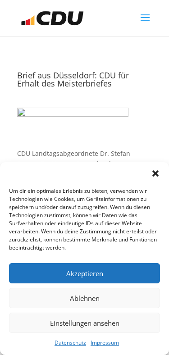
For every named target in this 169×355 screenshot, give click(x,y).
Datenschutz (70, 342)
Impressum (105, 342)
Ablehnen (85, 298)
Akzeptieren (84, 273)
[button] (155, 173)
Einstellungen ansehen (84, 323)
